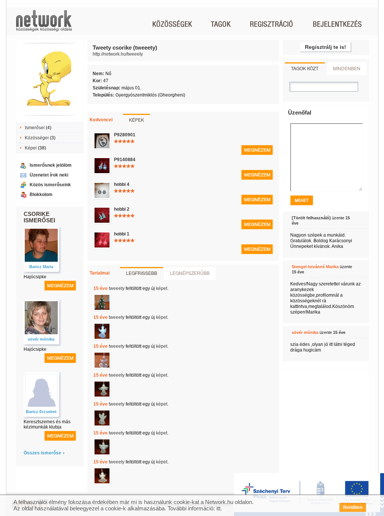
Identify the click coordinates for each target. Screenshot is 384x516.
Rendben (352, 507)
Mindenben (346, 68)
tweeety (116, 288)
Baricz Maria (41, 266)
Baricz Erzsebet (41, 411)
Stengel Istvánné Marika (315, 266)
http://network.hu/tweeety (118, 54)
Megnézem (257, 150)
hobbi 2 (121, 209)
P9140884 (124, 159)
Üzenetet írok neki (49, 175)
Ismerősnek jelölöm (51, 165)
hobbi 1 (121, 234)
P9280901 (124, 134)
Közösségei (37, 137)
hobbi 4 (121, 184)
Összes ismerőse (42, 453)
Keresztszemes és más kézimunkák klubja (47, 424)
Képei (31, 148)
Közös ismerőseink (50, 184)
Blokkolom (41, 194)
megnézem (60, 286)
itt (218, 508)
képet (161, 288)
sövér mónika (41, 339)
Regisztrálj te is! (325, 47)
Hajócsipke (35, 276)
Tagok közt (304, 68)
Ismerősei (35, 127)
